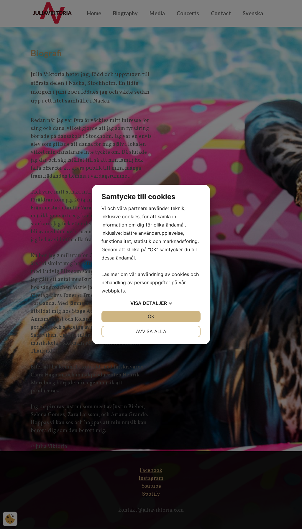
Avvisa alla (151, 331)
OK (151, 316)
